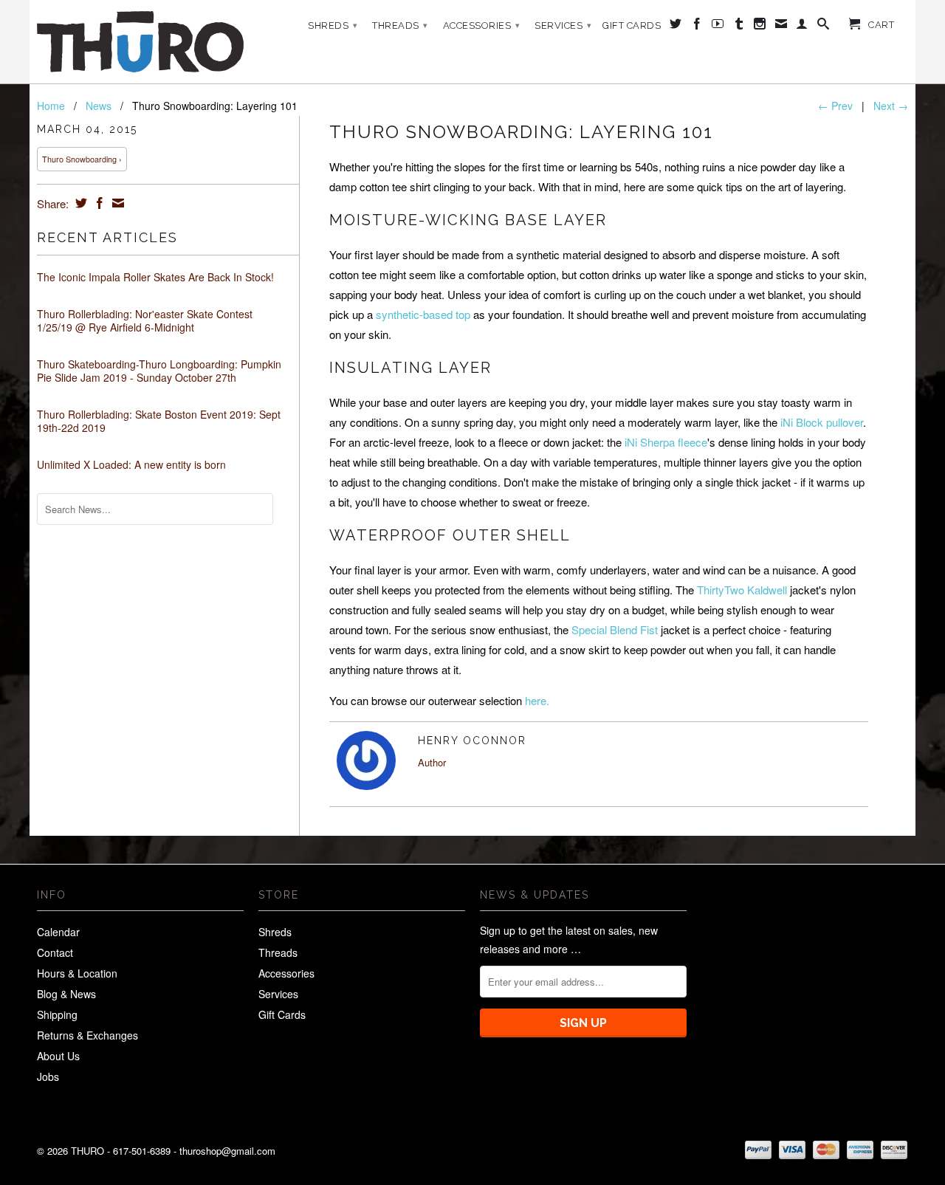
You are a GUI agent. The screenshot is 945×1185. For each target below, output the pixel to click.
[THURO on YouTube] (718, 26)
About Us (58, 1055)
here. (537, 700)
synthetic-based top (423, 314)
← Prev (835, 105)
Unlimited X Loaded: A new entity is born (131, 464)
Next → (890, 105)
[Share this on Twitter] (79, 203)
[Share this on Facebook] (98, 203)
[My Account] (802, 26)
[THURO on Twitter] (676, 26)
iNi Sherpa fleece (666, 442)
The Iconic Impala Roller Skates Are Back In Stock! (155, 277)
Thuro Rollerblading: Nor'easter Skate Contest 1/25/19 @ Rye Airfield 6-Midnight (144, 320)
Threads (400, 25)
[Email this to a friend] (116, 203)
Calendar (58, 931)
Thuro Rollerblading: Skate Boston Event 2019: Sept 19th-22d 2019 (159, 421)
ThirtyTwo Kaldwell (742, 589)
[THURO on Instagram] (760, 26)
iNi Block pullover (821, 422)
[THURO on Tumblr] (739, 26)
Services (563, 25)
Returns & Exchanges (87, 1035)
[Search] (823, 26)
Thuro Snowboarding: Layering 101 (521, 131)
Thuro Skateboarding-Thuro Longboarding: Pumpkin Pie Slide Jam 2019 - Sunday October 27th (159, 370)
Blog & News (66, 993)
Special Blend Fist (614, 629)
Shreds (332, 25)
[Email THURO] (781, 26)
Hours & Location (77, 973)
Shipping (57, 1014)
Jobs (48, 1076)
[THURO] (140, 41)
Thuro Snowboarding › (82, 159)
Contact (55, 952)
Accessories (481, 25)
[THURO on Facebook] (697, 26)
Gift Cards (631, 25)
